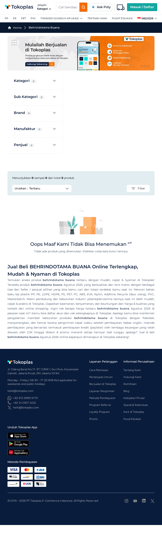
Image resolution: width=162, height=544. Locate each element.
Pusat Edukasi (122, 18)
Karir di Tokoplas (133, 412)
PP (6, 18)
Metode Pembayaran (102, 398)
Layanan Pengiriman (102, 391)
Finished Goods (51, 18)
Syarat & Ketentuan (135, 405)
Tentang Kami (97, 18)
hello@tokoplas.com (26, 407)
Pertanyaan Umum (101, 377)
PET (23, 18)
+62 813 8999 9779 (25, 398)
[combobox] (67, 7)
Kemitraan (130, 384)
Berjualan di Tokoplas (102, 384)
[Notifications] (121, 7)
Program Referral (100, 405)
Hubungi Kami (132, 377)
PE (14, 18)
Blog (126, 391)
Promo (93, 419)
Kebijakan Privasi (134, 398)
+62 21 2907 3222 (24, 402)
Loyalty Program (99, 412)
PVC (33, 18)
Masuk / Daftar (142, 7)
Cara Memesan (98, 370)
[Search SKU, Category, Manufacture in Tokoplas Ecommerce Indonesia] (83, 7)
